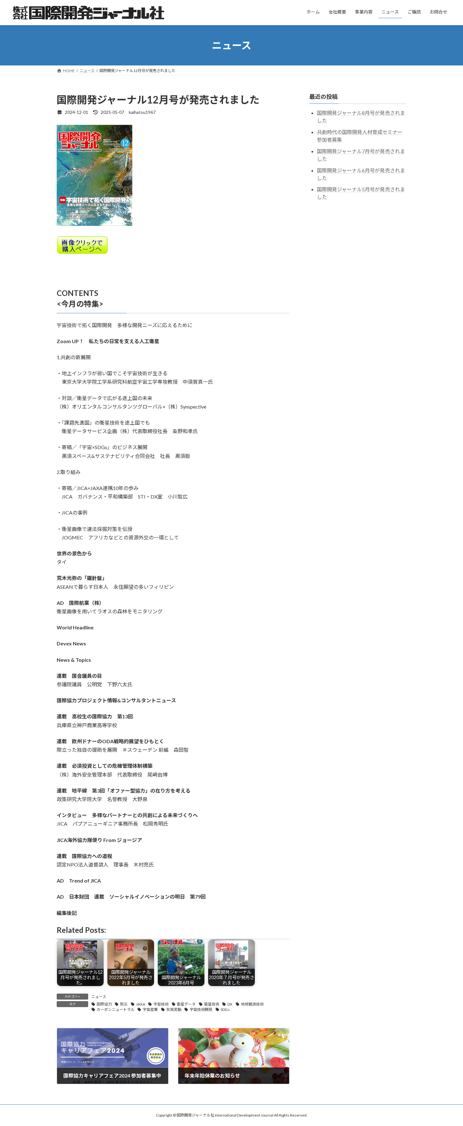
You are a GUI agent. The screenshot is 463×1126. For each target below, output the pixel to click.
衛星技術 (211, 1004)
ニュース (98, 996)
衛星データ (186, 1004)
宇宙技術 (161, 1004)
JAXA (140, 1004)
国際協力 (104, 1004)
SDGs (225, 1009)
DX (229, 1004)
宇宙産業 (150, 1009)
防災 (124, 1004)
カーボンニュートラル (115, 1009)
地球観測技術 (252, 1004)
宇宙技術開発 (201, 1009)
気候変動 (173, 1009)
